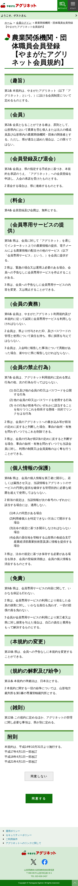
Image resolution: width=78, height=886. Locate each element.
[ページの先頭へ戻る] (75, 883)
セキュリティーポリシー (19, 835)
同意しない (39, 776)
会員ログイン (23, 22)
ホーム (8, 22)
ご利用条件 (12, 839)
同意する (39, 798)
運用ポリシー (13, 831)
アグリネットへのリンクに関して (23, 843)
